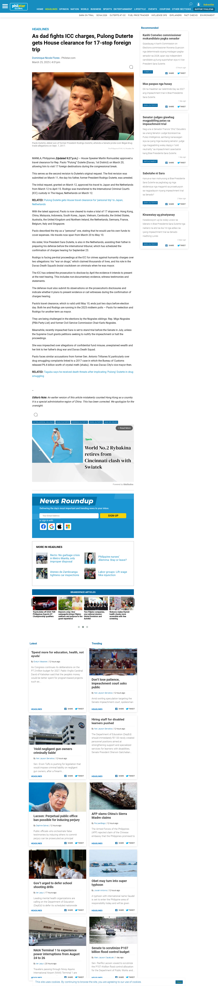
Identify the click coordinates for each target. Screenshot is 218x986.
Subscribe (208, 4)
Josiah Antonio (100, 890)
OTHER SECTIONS (181, 9)
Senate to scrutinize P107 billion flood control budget (110, 950)
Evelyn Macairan (40, 662)
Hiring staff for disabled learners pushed (108, 721)
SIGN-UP (113, 515)
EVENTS (152, 9)
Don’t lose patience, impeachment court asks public (109, 683)
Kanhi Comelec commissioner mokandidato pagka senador (162, 36)
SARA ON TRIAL (86, 15)
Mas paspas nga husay (157, 83)
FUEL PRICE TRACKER (138, 15)
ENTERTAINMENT (123, 9)
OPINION (64, 9)
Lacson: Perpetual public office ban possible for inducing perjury (57, 818)
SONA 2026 (101, 15)
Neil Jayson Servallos (103, 693)
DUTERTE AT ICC (118, 15)
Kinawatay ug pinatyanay (159, 214)
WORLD (85, 9)
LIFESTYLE (140, 9)
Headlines (40, 29)
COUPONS (165, 9)
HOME (40, 9)
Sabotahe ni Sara (154, 173)
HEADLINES (51, 9)
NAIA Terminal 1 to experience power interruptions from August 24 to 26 (57, 954)
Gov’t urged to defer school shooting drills (53, 885)
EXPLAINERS (176, 15)
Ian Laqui (40, 893)
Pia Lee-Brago (99, 823)
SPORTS (107, 9)
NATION (75, 9)
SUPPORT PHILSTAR (204, 9)
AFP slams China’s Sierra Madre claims (109, 816)
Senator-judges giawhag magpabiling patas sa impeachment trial (158, 121)
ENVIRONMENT (207, 15)
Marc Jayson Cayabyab (104, 957)
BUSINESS (96, 9)
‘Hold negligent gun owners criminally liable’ (53, 751)
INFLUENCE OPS (159, 15)
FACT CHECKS (191, 15)
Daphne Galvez (42, 825)
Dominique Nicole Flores (46, 57)
